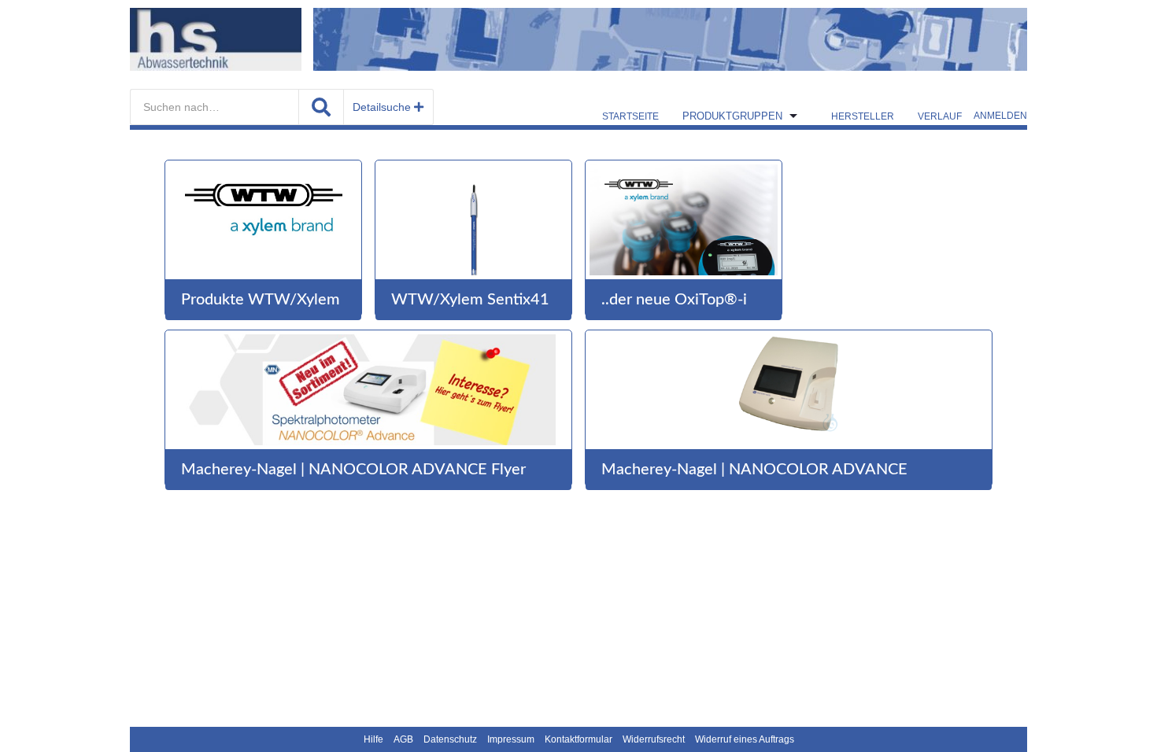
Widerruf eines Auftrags (744, 739)
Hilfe (373, 739)
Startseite (630, 116)
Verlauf (940, 116)
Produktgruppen (732, 116)
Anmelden (1000, 115)
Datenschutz (450, 739)
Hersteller (862, 116)
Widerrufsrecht (654, 739)
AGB (403, 739)
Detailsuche (383, 107)
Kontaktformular (578, 739)
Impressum (510, 739)
